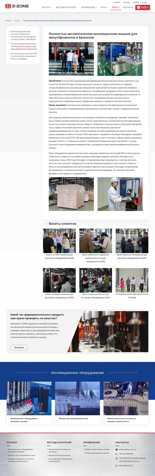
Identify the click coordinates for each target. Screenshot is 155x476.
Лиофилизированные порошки (97, 453)
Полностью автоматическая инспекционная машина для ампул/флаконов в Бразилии (24, 46)
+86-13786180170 (126, 461)
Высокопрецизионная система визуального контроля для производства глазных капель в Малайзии (23, 35)
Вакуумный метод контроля (59, 455)
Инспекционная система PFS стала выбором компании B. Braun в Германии (24, 56)
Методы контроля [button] (66, 7)
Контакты (128, 7)
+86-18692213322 (126, 458)
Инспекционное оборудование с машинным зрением (21, 450)
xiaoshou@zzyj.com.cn (127, 449)
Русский (126, 2)
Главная (8, 21)
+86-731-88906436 (126, 454)
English (117, 2)
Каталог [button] (46, 7)
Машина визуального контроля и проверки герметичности (21, 460)
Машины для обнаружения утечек (73, 418)
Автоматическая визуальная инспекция (60, 450)
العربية (144, 2)
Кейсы (115, 7)
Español (136, 2)
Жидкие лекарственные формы (97, 449)
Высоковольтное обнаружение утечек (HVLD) (61, 460)
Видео (144, 7)
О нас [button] (104, 7)
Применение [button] (88, 7)
